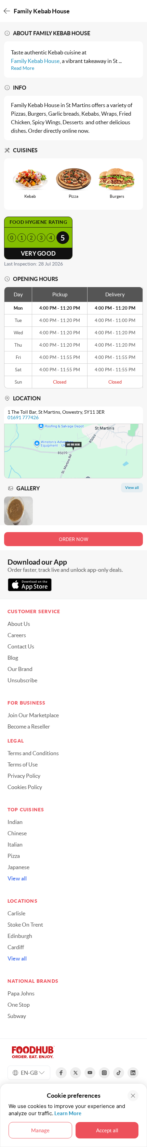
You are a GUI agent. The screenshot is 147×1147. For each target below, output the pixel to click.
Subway (17, 1016)
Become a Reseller (29, 726)
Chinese (17, 833)
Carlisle (16, 913)
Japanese (18, 867)
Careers (17, 635)
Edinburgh (20, 936)
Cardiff (16, 947)
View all (17, 878)
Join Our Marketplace (33, 715)
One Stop (19, 1005)
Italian (15, 844)
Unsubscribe (22, 680)
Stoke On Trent (25, 925)
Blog (13, 658)
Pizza (14, 856)
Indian (15, 822)
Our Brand (20, 669)
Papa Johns (21, 993)
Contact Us (21, 646)
